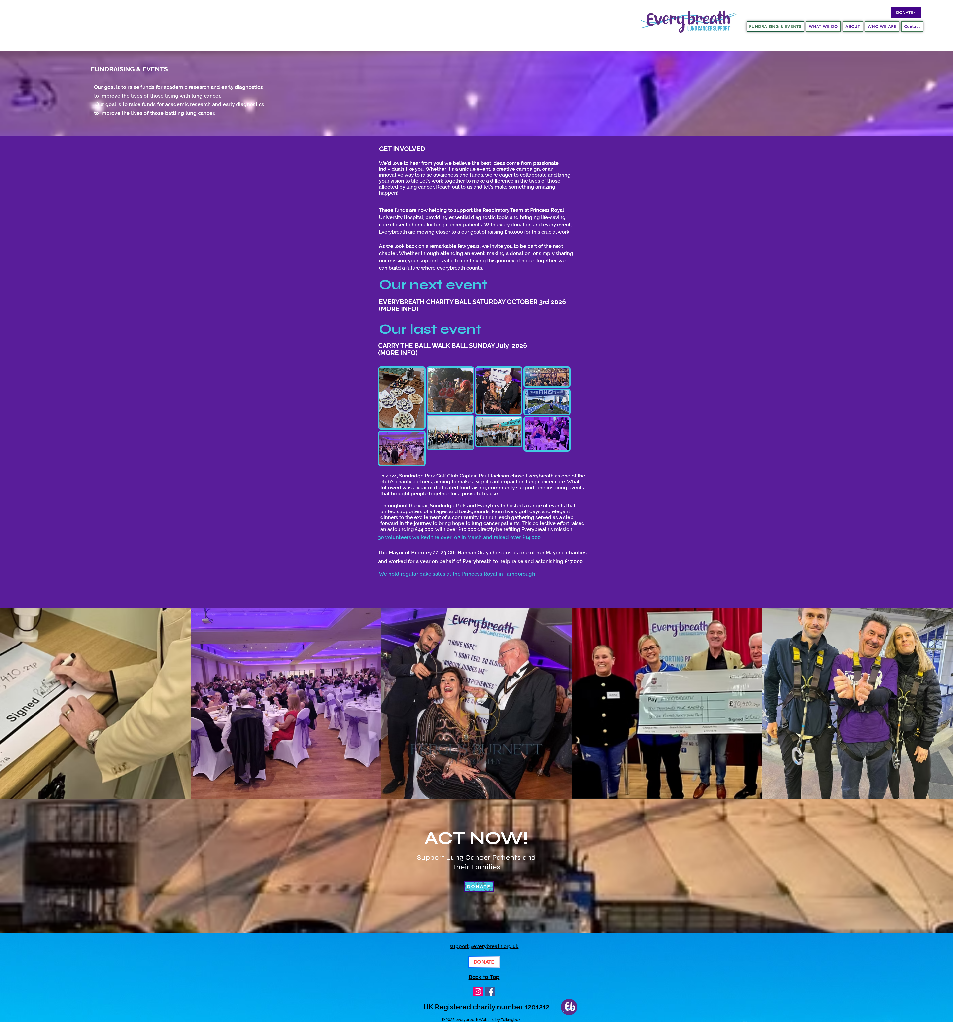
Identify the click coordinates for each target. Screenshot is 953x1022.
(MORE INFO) (398, 309)
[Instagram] (478, 991)
